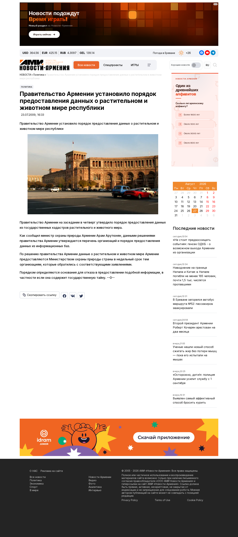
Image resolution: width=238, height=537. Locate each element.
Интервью (95, 490)
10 (176, 202)
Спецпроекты (112, 65)
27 (195, 211)
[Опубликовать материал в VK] (73, 296)
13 (194, 202)
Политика (26, 87)
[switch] (196, 65)
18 (182, 206)
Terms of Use (162, 500)
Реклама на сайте (51, 471)
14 (201, 202)
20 (195, 206)
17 (176, 206)
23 (213, 206)
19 (188, 206)
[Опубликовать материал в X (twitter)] (81, 296)
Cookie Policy (195, 500)
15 (207, 202)
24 (176, 211)
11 (182, 202)
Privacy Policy (130, 500)
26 (188, 211)
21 (201, 206)
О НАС (34, 471)
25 (182, 211)
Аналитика (95, 487)
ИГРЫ (135, 65)
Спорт (34, 487)
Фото (92, 483)
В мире (34, 490)
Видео (93, 480)
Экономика (37, 483)
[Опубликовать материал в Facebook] (64, 296)
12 (188, 202)
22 (207, 206)
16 (213, 202)
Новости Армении (100, 477)
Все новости (86, 65)
